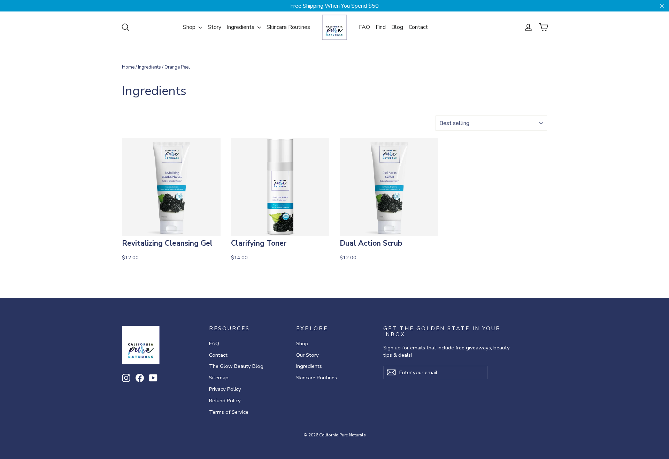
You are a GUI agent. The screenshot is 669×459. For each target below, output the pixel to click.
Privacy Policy (225, 389)
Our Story (307, 354)
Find (381, 27)
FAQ (364, 27)
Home (128, 67)
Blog (397, 27)
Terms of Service (228, 412)
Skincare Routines (288, 27)
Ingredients (241, 27)
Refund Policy (225, 400)
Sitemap (219, 377)
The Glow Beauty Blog (236, 366)
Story (214, 27)
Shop (190, 27)
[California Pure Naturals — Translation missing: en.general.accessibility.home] (334, 27)
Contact (418, 27)
